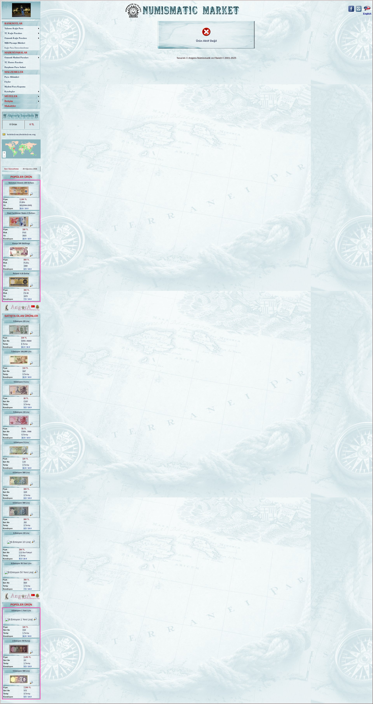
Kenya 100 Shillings (21, 243)
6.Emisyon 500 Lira (21, 473)
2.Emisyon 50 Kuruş (21, 641)
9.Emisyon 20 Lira (21, 321)
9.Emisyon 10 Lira (21, 412)
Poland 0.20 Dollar (21, 274)
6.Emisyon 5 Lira (21, 442)
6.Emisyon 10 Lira (21, 533)
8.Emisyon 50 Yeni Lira (21, 563)
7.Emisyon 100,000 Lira (21, 352)
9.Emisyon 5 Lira (21, 382)
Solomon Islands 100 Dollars (21, 183)
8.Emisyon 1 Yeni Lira (21, 611)
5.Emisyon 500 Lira (21, 671)
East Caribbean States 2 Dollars (21, 213)
